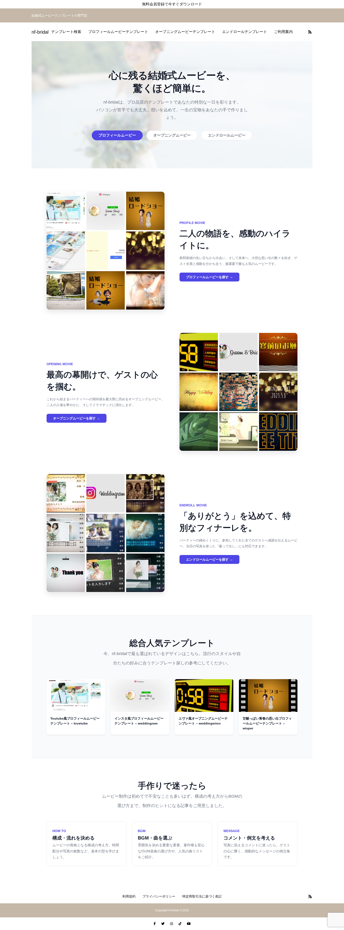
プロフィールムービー (117, 135)
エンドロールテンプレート (244, 32)
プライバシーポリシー (159, 896)
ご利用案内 (283, 32)
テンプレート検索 (66, 32)
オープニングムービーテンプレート (185, 32)
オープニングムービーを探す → (76, 418)
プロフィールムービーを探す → (209, 277)
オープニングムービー (172, 135)
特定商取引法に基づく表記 (202, 896)
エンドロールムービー (226, 135)
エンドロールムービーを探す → (209, 559)
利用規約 (128, 896)
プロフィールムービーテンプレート (118, 32)
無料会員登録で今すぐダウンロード (172, 4)
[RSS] (309, 31)
